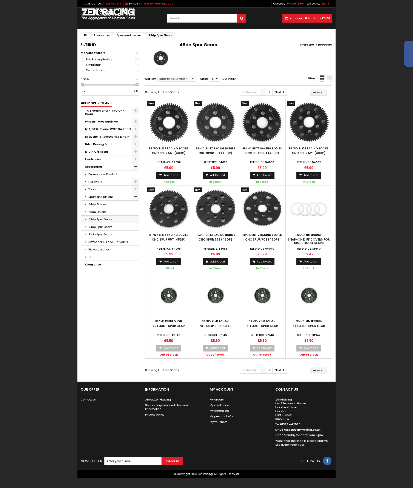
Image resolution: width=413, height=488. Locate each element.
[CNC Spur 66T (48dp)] (168, 208)
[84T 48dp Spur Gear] (308, 295)
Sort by (150, 79)
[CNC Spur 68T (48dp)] (215, 208)
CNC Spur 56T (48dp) (169, 153)
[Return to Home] (85, 35)
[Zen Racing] (120, 14)
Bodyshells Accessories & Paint (108, 137)
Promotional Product (102, 174)
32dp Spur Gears (100, 234)
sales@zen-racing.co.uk (302, 430)
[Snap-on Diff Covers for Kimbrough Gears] (308, 208)
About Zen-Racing (158, 399)
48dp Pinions (97, 212)
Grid (322, 81)
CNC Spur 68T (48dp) (215, 239)
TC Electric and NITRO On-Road (104, 112)
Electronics (93, 159)
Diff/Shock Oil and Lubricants (108, 242)
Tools (92, 189)
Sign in (325, 3)
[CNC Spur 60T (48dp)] (262, 122)
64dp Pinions (97, 204)
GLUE (91, 257)
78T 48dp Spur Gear (215, 326)
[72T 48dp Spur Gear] (168, 295)
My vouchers (218, 422)
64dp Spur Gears (100, 227)
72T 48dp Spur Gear (169, 326)
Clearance (93, 264)
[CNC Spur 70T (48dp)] (262, 208)
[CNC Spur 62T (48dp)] (308, 122)
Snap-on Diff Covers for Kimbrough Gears (309, 241)
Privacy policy (154, 415)
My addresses (220, 411)
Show (204, 79)
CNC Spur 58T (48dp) (215, 153)
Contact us (88, 399)
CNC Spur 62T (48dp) (309, 153)
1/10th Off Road (96, 152)
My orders (217, 399)
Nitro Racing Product (101, 144)
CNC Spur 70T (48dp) (262, 239)
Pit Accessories (99, 249)
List (330, 81)
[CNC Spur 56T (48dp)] (168, 122)
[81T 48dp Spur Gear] (262, 295)
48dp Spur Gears (100, 219)
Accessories (93, 167)
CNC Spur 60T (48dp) (262, 153)
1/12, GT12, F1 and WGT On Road (108, 129)
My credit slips (219, 405)
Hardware (95, 182)
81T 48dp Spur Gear (262, 326)
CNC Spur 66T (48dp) (169, 239)
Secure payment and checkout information (167, 407)
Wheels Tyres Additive (101, 122)
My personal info (221, 416)
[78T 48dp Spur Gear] (215, 295)
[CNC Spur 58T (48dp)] (215, 122)
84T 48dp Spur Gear (309, 326)
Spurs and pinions (100, 197)
